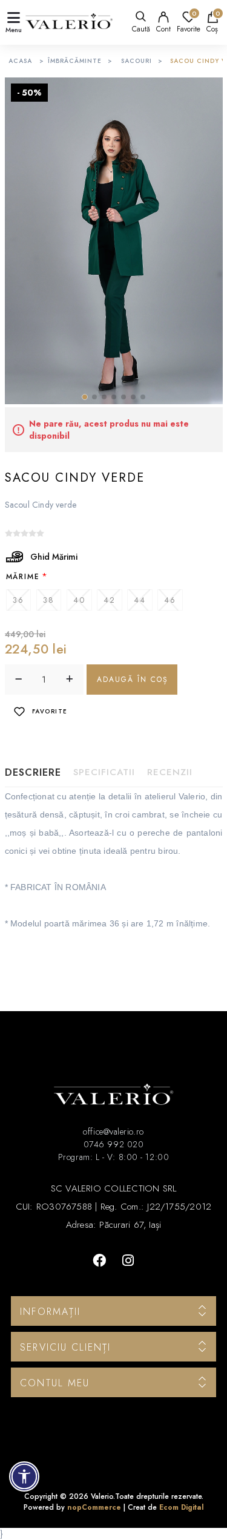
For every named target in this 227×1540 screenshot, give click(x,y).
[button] (84, 397)
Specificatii (104, 772)
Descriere (33, 772)
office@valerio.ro (113, 1131)
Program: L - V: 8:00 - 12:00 (113, 1157)
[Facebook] (99, 1260)
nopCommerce (94, 1507)
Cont (163, 29)
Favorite (50, 711)
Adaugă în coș (132, 679)
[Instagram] (128, 1260)
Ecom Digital (181, 1507)
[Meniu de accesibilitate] (24, 1476)
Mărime (23, 576)
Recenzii (169, 772)
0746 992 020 (114, 1144)
